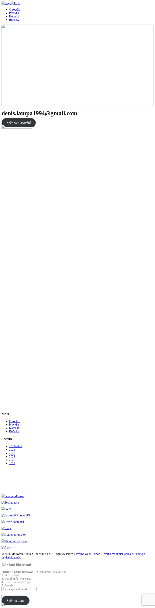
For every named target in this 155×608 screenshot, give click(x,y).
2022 (12, 453)
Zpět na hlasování (18, 123)
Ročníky (14, 431)
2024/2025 (15, 446)
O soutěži (14, 421)
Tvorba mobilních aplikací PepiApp (123, 553)
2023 (12, 449)
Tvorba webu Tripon (87, 553)
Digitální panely (11, 557)
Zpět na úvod (15, 601)
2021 (12, 456)
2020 (12, 459)
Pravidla (14, 424)
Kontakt (14, 428)
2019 (12, 463)
